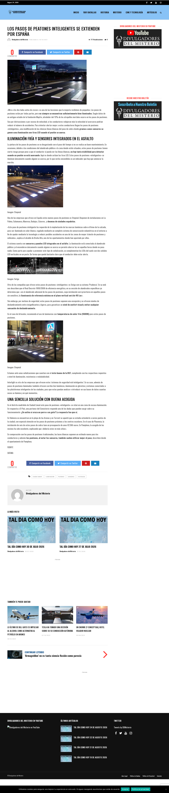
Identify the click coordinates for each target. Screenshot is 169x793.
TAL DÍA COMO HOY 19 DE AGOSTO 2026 (90, 757)
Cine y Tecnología (134, 12)
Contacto (159, 776)
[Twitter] (120, 733)
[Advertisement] (57, 579)
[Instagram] (161, 2)
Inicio (76, 12)
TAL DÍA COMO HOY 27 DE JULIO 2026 (78, 546)
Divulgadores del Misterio (20, 39)
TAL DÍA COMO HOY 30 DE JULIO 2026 (25, 546)
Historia (105, 12)
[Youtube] (156, 2)
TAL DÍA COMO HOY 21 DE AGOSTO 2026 (90, 747)
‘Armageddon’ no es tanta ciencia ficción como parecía (53, 656)
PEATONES (61, 477)
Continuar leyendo (34, 652)
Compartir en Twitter (61, 52)
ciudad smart (37, 477)
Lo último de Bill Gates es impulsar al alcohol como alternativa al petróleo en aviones (23, 631)
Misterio (117, 12)
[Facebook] (116, 733)
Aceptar (125, 789)
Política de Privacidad (149, 776)
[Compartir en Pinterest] (78, 52)
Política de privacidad (140, 789)
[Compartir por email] (87, 52)
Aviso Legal (125, 776)
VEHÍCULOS (81, 477)
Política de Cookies (135, 776)
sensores (71, 477)
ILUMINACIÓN (50, 477)
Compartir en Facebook (33, 52)
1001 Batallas (89, 12)
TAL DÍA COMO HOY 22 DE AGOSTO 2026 (90, 737)
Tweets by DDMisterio (122, 727)
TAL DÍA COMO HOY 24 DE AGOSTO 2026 (90, 727)
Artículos (152, 12)
